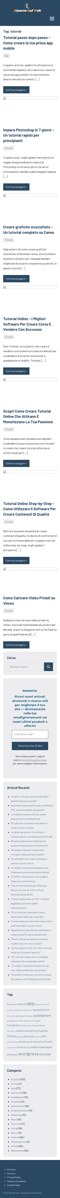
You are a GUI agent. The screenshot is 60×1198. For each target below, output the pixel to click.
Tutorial (9, 148)
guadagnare (42, 1015)
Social (14, 1128)
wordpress (28, 1053)
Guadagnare (17, 1097)
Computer (16, 1092)
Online (12, 1036)
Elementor (27, 1010)
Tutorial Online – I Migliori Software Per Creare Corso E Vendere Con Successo (27, 324)
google (30, 1016)
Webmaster (17, 1150)
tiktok (20, 1047)
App (7, 55)
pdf (25, 1036)
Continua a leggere (15, 89)
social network (33, 1041)
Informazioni (17, 1105)
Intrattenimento (19, 1110)
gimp (18, 1016)
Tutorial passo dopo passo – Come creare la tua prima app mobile (28, 42)
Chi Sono (11, 1169)
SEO (43, 1036)
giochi (23, 1016)
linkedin (20, 1030)
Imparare (15, 1101)
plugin (31, 1036)
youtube (45, 1054)
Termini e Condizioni (16, 1181)
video (34, 1047)
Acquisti (15, 1079)
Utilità (14, 1146)
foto (47, 1009)
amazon (13, 1004)
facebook (38, 1009)
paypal (20, 1036)
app (31, 1003)
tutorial (27, 1047)
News (14, 1119)
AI (8, 1004)
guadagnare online (15, 1021)
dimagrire (18, 1010)
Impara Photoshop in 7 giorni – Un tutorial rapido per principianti (28, 135)
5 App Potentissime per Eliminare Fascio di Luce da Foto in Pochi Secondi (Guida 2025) (29, 890)
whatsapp (12, 1054)
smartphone (12, 1042)
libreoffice (11, 1031)
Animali (15, 1083)
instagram (13, 1025)
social (22, 1041)
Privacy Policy (13, 1177)
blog (47, 1004)
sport (14, 1047)
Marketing (16, 1114)
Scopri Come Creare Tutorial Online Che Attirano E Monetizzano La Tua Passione (28, 416)
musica (42, 1030)
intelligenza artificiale (29, 1025)
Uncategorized (19, 1141)
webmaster (45, 1047)
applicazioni (40, 1004)
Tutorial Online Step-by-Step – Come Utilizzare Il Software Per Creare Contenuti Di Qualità (29, 508)
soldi (9, 1047)
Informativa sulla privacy (34, 759)
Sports (14, 1132)
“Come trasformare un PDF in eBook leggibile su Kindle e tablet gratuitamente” (30, 903)
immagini (36, 1020)
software (47, 1041)
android (21, 1004)
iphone (42, 1025)
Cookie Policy (13, 1185)
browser (10, 1010)
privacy (38, 1036)
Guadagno (28, 1021)
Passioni (15, 1123)
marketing (30, 1030)
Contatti (11, 1173)
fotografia (11, 1016)
